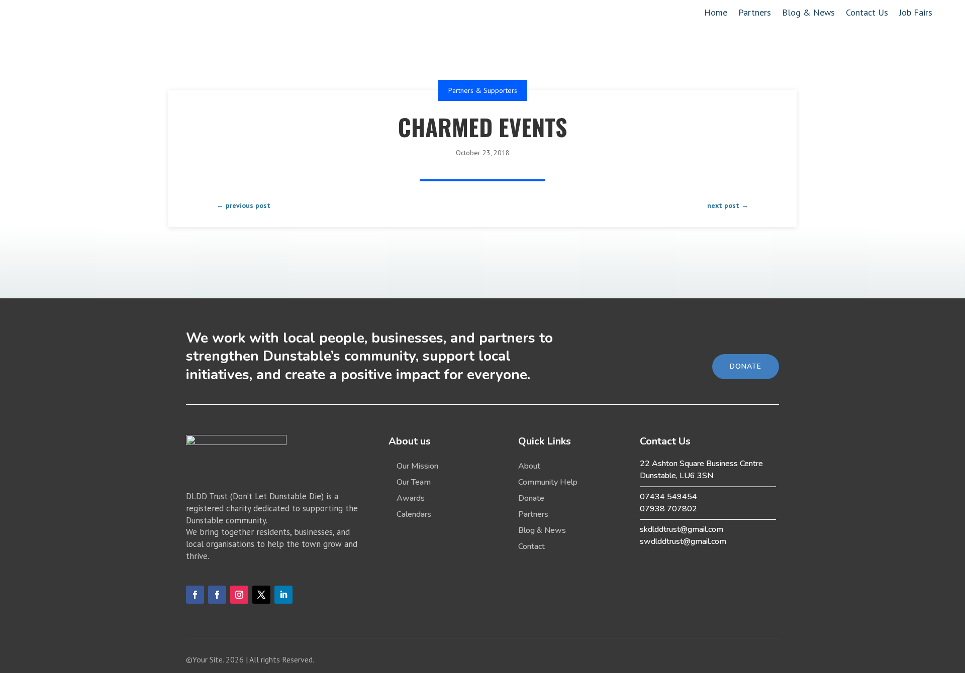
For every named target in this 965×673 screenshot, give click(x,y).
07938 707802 (668, 508)
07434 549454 (668, 496)
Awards (411, 498)
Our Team (414, 482)
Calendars (414, 514)
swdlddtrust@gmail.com (683, 541)
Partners (754, 13)
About (529, 466)
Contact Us (867, 13)
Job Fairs (915, 13)
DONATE (745, 366)
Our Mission (417, 466)
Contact (531, 546)
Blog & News (808, 13)
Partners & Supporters (482, 90)
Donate (531, 498)
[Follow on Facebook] (195, 595)
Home (715, 13)
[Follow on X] (261, 595)
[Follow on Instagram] (239, 595)
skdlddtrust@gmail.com (681, 529)
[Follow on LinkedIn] (283, 595)
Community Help (547, 482)
